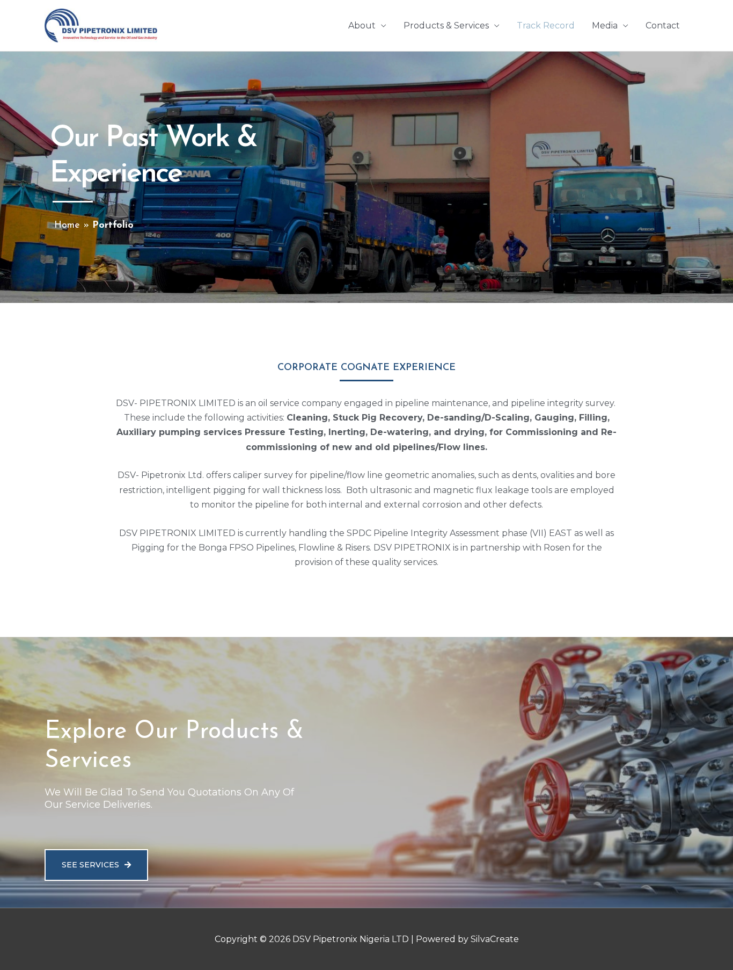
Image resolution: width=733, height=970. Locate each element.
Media (605, 25)
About (362, 25)
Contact (663, 25)
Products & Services (446, 25)
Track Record (546, 25)
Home (67, 225)
